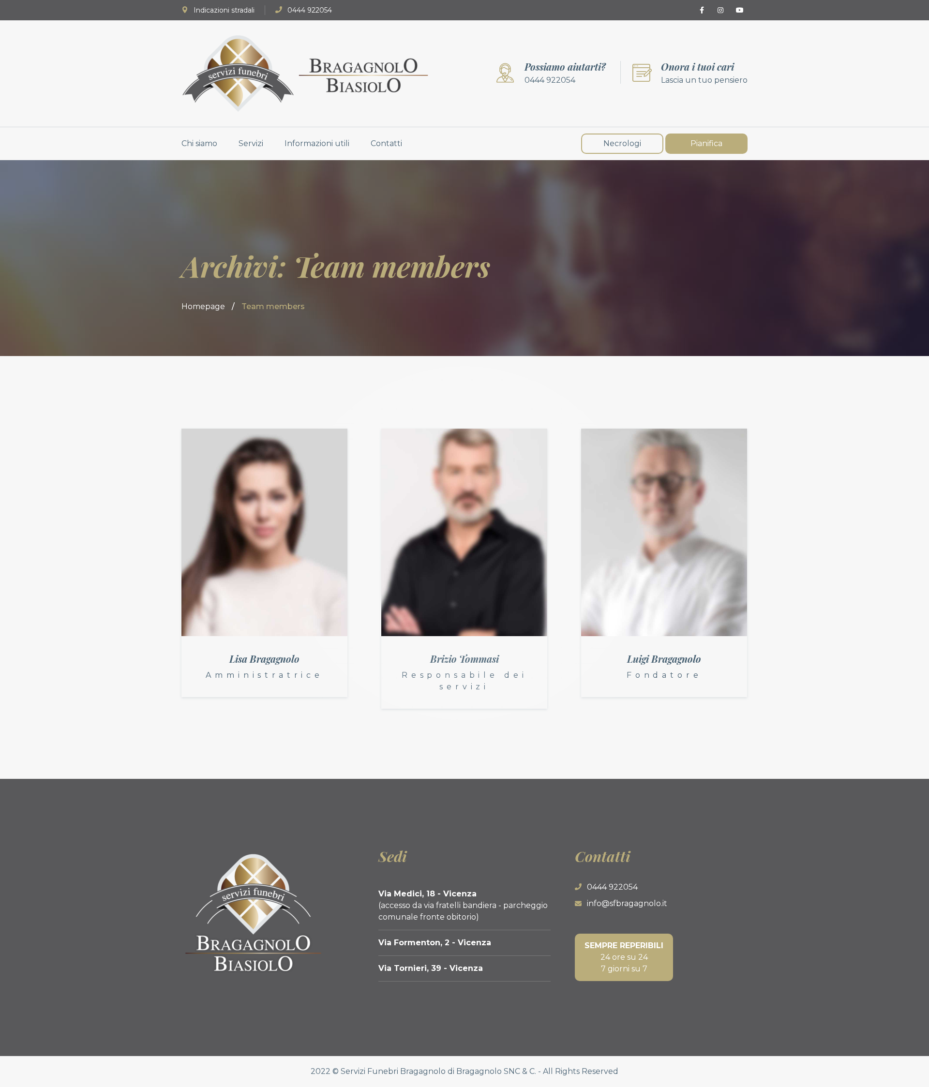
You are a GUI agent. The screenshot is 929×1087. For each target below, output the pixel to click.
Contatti (386, 143)
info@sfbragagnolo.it (627, 903)
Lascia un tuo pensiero (704, 80)
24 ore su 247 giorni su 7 (623, 957)
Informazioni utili (317, 143)
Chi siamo (199, 143)
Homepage (203, 306)
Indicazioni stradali (224, 10)
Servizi (251, 143)
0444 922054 (309, 10)
